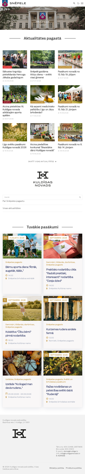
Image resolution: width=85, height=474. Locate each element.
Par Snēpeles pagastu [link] (14, 201)
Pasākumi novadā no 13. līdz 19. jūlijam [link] (69, 73)
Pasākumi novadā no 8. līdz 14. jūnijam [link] (70, 146)
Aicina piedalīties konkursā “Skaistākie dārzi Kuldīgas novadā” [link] (42, 147)
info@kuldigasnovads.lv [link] (70, 453)
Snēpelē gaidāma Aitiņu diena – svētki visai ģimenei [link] (41, 74)
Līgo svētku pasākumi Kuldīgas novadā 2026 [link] (14, 146)
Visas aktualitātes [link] (12, 208)
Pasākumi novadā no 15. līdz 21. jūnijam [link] (69, 108)
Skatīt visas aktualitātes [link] (41, 161)
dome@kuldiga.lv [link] (71, 451)
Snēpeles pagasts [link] (39, 67)
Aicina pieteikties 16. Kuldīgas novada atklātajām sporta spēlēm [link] (13, 111)
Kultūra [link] (7, 67)
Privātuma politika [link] (74, 468)
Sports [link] (7, 102)
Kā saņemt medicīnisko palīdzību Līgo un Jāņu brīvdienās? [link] (42, 109)
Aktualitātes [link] (65, 67)
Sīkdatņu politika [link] (56, 468)
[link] (36, 3)
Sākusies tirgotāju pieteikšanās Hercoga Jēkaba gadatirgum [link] (14, 74)
